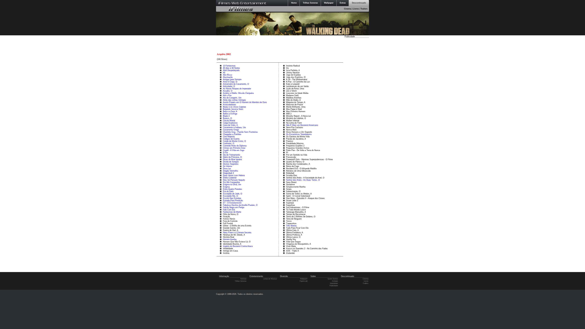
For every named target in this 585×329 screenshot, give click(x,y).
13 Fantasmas (229, 66)
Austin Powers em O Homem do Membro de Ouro (245, 102)
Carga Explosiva (230, 123)
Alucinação (228, 77)
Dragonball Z (228, 173)
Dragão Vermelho (230, 171)
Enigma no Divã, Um (232, 184)
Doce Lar (227, 168)
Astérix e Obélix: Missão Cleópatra (238, 93)
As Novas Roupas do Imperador (237, 88)
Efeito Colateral (229, 178)
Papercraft (303, 281)
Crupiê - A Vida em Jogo (233, 150)
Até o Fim (227, 95)
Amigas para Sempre (232, 79)
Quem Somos (333, 279)
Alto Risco (227, 75)
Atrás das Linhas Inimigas (234, 100)
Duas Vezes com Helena (234, 175)
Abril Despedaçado (231, 70)
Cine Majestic (229, 136)
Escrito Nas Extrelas (232, 198)
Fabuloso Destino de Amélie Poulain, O (240, 205)
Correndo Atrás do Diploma (234, 146)
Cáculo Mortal (229, 120)
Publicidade (334, 286)
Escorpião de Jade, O (232, 194)
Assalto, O (227, 91)
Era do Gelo (228, 191)
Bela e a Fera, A (230, 111)
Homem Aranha (229, 239)
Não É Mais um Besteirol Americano (302, 125)
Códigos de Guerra (231, 139)
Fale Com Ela (229, 210)
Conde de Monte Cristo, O (234, 141)
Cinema (347, 9)
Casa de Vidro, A (230, 125)
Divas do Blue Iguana (232, 159)
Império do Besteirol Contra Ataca (238, 246)
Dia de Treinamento (231, 155)
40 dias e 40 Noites (231, 68)
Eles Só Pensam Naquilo (234, 180)
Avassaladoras (229, 104)
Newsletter (334, 283)
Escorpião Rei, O (230, 196)
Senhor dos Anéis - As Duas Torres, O (303, 180)
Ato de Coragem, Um (232, 98)
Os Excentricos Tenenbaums (299, 134)
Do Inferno (227, 166)
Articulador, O (229, 86)
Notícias (243, 279)
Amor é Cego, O (230, 82)
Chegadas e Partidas (232, 134)
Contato (335, 281)
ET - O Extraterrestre (232, 203)
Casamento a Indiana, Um (234, 127)
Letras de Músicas (270, 279)
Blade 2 (226, 116)
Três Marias (291, 226)
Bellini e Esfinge (230, 114)
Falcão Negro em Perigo (233, 207)
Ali (224, 72)
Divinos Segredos (230, 164)
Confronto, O (228, 143)
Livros (356, 9)
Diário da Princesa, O (232, 157)
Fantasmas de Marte (232, 212)
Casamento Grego (231, 130)
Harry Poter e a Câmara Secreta (237, 232)
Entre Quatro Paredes (232, 189)
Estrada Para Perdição (233, 200)
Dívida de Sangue (231, 162)
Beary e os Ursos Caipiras (234, 107)
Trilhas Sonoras (240, 281)
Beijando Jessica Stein (233, 109)
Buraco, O (227, 118)
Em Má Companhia (231, 182)
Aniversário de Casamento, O (236, 84)
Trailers (363, 9)
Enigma (226, 187)
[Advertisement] (357, 84)
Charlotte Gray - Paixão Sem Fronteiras (240, 132)
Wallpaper (303, 279)
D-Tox (225, 152)
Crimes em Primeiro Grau (234, 148)
